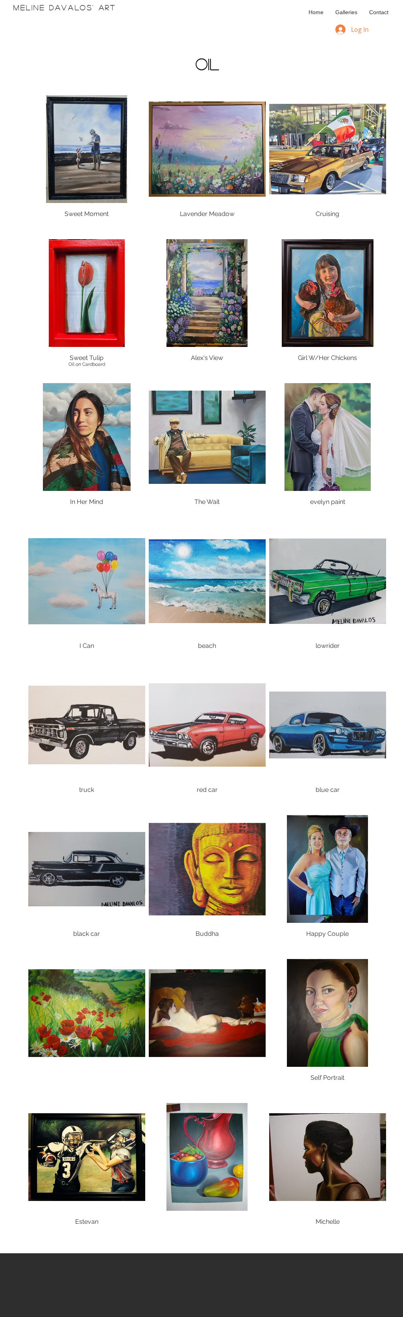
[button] (346, 12)
